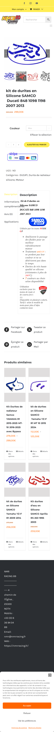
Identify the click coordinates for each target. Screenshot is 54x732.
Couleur (15, 128)
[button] (49, 675)
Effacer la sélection (41, 134)
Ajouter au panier (36, 145)
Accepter (27, 705)
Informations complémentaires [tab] (10, 204)
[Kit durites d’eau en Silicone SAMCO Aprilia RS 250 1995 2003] (39, 480)
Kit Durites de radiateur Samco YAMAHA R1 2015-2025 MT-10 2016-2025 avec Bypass (14, 419)
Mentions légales (34, 728)
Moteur (20, 179)
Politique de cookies (19, 728)
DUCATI (24, 175)
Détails (20, 451)
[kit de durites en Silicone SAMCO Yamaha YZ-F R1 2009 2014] (14, 480)
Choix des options (11, 453)
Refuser (27, 713)
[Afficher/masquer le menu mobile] (51, 25)
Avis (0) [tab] (8, 214)
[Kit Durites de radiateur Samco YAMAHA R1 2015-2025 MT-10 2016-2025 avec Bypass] (14, 385)
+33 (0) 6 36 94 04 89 (9, 622)
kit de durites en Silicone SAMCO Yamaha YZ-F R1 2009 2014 (14, 509)
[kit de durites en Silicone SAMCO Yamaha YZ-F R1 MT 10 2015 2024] (39, 385)
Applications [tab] (10, 221)
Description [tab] (10, 194)
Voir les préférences (27, 721)
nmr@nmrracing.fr (15, 636)
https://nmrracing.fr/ (16, 645)
